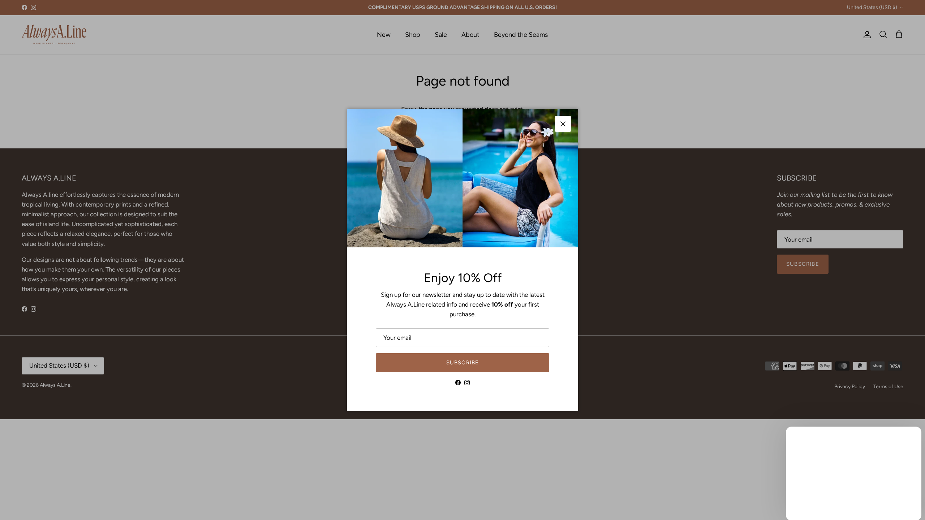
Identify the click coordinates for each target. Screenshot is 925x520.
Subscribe (462, 362)
